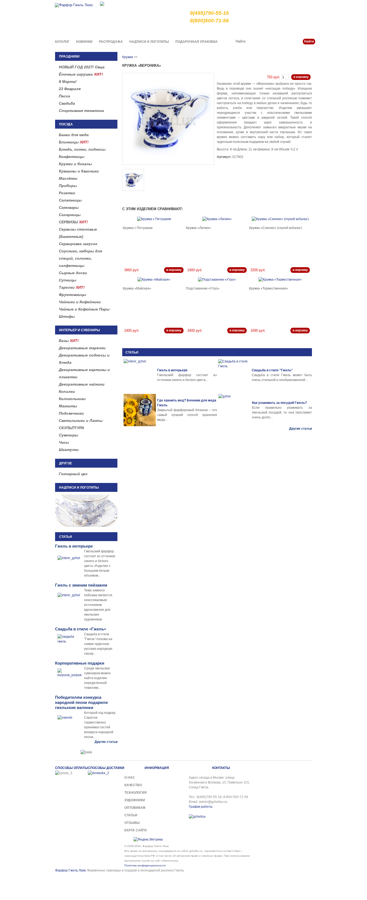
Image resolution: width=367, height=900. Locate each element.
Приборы (68, 185)
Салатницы (70, 200)
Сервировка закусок (78, 244)
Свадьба (67, 103)
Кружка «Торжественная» (268, 288)
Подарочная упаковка (196, 42)
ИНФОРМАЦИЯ (157, 768)
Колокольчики (72, 399)
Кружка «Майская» (137, 288)
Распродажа (111, 42)
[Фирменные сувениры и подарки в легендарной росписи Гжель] (102, 3)
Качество (216, 31)
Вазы (69, 340)
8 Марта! (68, 81)
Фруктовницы (72, 294)
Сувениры (68, 435)
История (271, 31)
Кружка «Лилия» (198, 228)
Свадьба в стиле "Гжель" (272, 370)
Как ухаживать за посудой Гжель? (279, 403)
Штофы (67, 316)
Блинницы (74, 142)
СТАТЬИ (131, 352)
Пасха (64, 96)
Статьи (289, 31)
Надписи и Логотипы (149, 42)
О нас (198, 31)
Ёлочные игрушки (81, 74)
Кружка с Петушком (137, 228)
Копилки (67, 391)
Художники (134, 800)
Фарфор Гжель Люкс (70, 870)
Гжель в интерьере (172, 370)
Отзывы (132, 823)
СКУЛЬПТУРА (71, 428)
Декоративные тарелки (82, 348)
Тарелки (72, 287)
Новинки (84, 42)
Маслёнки (68, 178)
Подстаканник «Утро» (203, 288)
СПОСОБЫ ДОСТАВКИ (106, 768)
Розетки (67, 193)
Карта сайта (135, 830)
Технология (135, 793)
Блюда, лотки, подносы (82, 149)
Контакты (307, 31)
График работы (201, 807)
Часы (64, 442)
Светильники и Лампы (81, 420)
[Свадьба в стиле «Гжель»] (234, 375)
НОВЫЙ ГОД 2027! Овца (82, 67)
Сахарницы (70, 215)
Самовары (69, 207)
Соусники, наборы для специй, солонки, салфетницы (80, 258)
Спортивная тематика (81, 110)
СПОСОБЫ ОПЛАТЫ (71, 768)
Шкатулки (69, 449)
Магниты (68, 406)
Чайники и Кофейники (80, 302)
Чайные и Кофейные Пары (84, 309)
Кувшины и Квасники (79, 171)
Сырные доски (73, 273)
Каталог (62, 42)
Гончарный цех (73, 474)
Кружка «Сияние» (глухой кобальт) (275, 228)
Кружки (127, 57)
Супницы (67, 280)
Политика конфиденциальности (145, 865)
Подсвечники (71, 413)
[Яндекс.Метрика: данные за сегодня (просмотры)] (148, 839)
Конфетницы (71, 156)
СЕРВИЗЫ (73, 222)
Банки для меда (74, 135)
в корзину (301, 77)
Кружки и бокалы (75, 164)
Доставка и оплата (244, 31)
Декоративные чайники (82, 384)
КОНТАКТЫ (221, 768)
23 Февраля (70, 89)
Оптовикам (134, 808)
